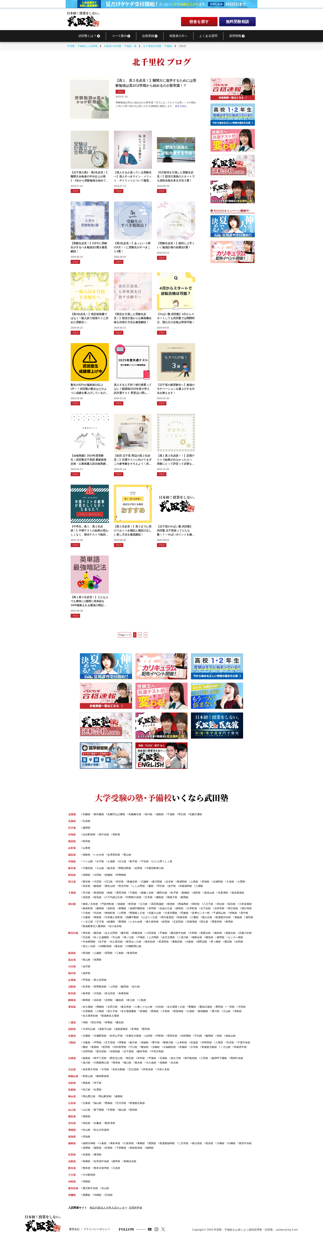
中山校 (116, 937)
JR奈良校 (147, 1069)
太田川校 (112, 1006)
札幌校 (86, 814)
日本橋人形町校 (114, 917)
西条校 (109, 1103)
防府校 (133, 1109)
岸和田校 (207, 1042)
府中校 (244, 913)
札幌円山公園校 (116, 814)
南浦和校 (182, 881)
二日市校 (183, 1143)
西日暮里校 (167, 917)
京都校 (86, 1035)
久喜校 (230, 881)
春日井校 (126, 1006)
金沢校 (86, 966)
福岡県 (72, 1143)
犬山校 (226, 1011)
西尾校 (154, 1011)
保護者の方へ (178, 36)
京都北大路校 (133, 1035)
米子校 (97, 1083)
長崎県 (72, 1161)
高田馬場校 (157, 904)
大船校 (189, 941)
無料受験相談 (237, 21)
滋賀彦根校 (121, 1029)
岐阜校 (86, 993)
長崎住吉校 (130, 1161)
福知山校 (230, 1035)
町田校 (132, 904)
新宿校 (171, 904)
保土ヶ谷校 (89, 946)
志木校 (169, 881)
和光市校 (124, 886)
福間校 (149, 1147)
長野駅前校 (100, 986)
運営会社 (74, 1229)
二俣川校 (183, 937)
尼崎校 (163, 1062)
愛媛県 (72, 1129)
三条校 (120, 953)
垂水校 (138, 1062)
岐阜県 (72, 993)
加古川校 (176, 1058)
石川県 (72, 966)
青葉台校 (206, 933)
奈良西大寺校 (90, 1069)
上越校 (97, 953)
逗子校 (102, 941)
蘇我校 (184, 897)
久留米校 (129, 1143)
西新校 (152, 1143)
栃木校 (111, 868)
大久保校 (151, 1062)
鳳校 (85, 1047)
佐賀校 (86, 1154)
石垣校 (109, 1195)
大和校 (193, 933)
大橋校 (220, 1143)
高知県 (72, 1136)
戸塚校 (141, 937)
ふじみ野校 (138, 886)
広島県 (72, 1103)
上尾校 (194, 881)
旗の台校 (207, 917)
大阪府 (72, 1042)
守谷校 (144, 861)
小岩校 (86, 913)
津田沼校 (121, 892)
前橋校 (109, 875)
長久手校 (112, 1011)
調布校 (179, 908)
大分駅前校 (89, 1174)
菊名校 (119, 946)
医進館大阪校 (209, 1047)
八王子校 (208, 904)
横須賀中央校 (178, 933)
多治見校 (110, 993)
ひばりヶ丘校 (149, 917)
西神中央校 (236, 1058)
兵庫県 (72, 1058)
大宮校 (97, 881)
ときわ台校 (136, 921)
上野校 (122, 913)
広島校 (86, 1103)
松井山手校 (116, 1035)
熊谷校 (86, 881)
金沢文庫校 (168, 937)
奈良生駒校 (119, 1069)
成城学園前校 (137, 908)
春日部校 (157, 881)
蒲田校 (249, 917)
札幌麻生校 (135, 814)
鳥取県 (72, 1083)
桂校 (219, 1035)
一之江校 (88, 921)
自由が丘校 (166, 908)
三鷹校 (195, 917)
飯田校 (125, 986)
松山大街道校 (101, 1129)
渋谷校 (97, 913)
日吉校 (86, 937)
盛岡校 (86, 827)
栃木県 (72, 868)
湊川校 (86, 1062)
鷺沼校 (228, 941)
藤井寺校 (142, 1051)
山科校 (148, 1035)
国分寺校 (247, 908)
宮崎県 (72, 1181)
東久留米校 (152, 921)
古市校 (194, 1047)
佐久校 (136, 986)
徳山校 (122, 1109)
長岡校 (109, 953)
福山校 (97, 1103)
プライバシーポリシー (96, 1229)
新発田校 (132, 953)
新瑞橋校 (203, 1011)
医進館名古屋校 (110, 1015)
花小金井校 (115, 926)
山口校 (86, 1109)
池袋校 (121, 904)
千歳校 (171, 814)
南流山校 (209, 892)
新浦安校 (99, 892)
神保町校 (110, 913)
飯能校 (97, 886)
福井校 (86, 973)
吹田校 (106, 1047)
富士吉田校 (100, 980)
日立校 (122, 861)
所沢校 (120, 881)
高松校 (86, 1123)
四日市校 (96, 1022)
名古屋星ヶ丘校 (176, 1006)
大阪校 (86, 1042)
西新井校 (217, 921)
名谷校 (174, 1062)
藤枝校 (120, 1000)
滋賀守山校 (105, 1029)
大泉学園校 (171, 913)
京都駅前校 (100, 1035)
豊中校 (155, 1042)
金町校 (111, 908)
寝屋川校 (168, 1042)
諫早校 (116, 1161)
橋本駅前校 (102, 1076)
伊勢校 (109, 1022)
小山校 (100, 868)
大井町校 (192, 908)
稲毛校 (97, 897)
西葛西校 (183, 904)
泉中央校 (104, 834)
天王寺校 (110, 1042)
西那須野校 (125, 868)
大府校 (166, 1011)
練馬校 (100, 908)
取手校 (133, 861)
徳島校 (86, 1116)
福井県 (72, 973)
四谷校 (220, 904)
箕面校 (95, 1047)
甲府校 (86, 980)
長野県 (72, 986)
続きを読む (181, 106)
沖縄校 (97, 1195)
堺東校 (122, 1042)
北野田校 (88, 1051)
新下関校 (99, 1109)
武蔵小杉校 (245, 933)
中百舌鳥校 (157, 1051)
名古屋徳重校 (128, 1011)
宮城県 (72, 834)
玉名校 (116, 1168)
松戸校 (174, 892)
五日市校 (121, 1103)
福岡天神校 (89, 1143)
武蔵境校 (192, 921)
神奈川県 (73, 933)
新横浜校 (137, 933)
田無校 (184, 913)
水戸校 (100, 861)
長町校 (116, 834)
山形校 (86, 848)
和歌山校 (88, 1076)
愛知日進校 (206, 1006)
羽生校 (161, 886)
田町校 (196, 904)
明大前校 (233, 908)
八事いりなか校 (143, 1006)
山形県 (72, 848)
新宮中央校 (245, 1143)
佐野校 (138, 868)
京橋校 (155, 1047)
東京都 (72, 904)
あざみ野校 (111, 933)
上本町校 (182, 1042)
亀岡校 (209, 1035)
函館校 (160, 814)
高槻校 (144, 1042)
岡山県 (72, 1096)
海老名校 (150, 941)
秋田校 (86, 841)
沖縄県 (72, 1195)
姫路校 (86, 1058)
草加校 (205, 881)
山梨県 (72, 980)
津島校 (237, 1011)
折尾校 (109, 1147)
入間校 (241, 881)
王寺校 (105, 1069)
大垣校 (97, 993)
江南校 (190, 1011)
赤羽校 (152, 908)
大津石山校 (89, 1029)
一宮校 (230, 1006)
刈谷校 (160, 1006)
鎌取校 (160, 897)
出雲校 (97, 1089)
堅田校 (146, 1029)
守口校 (133, 1047)
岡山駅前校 (105, 1096)
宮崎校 (86, 1181)
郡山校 (127, 854)
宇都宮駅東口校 (155, 868)
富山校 (86, 959)
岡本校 (116, 1062)
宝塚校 (163, 1058)
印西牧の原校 (133, 897)
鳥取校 (86, 1083)
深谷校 (86, 886)
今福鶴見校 (169, 1047)
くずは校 (225, 1047)
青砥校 (238, 917)
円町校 (160, 1035)
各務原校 (124, 993)
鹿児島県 (73, 1188)
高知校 (86, 1136)
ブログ (120, 92)
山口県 (72, 1109)
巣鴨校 (122, 908)
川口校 (109, 881)
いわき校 (99, 854)
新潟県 (72, 953)
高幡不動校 (132, 917)
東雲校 (229, 921)
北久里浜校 (116, 941)
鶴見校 (209, 937)
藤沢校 (125, 933)
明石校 (130, 1058)
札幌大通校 (195, 814)
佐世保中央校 (101, 1161)
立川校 (143, 904)
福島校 (86, 854)
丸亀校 (97, 1123)
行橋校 (231, 1143)
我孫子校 (172, 897)
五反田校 (178, 921)
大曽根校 (88, 1011)
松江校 (86, 1089)
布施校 (183, 1047)
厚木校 (86, 933)
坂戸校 (172, 886)
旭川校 (148, 814)
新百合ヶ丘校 (133, 941)
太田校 (97, 875)
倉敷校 (119, 1096)
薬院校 (97, 1147)
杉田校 (239, 941)
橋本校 (218, 933)
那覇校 (86, 1195)
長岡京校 (172, 1035)
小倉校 (102, 1143)
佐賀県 (72, 1154)
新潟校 (86, 953)
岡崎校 (100, 1006)
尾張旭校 (178, 1011)
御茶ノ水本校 (90, 904)
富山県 (72, 959)
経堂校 (166, 921)
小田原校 (151, 933)
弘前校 (86, 821)
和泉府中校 (240, 1047)
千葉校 (133, 892)
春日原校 (197, 1143)
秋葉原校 (182, 917)
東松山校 (110, 886)
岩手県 (72, 827)
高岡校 (97, 959)
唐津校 (97, 1154)
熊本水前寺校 (101, 1168)
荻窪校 (231, 904)
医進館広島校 (137, 1103)
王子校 (100, 921)
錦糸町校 (88, 908)
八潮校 (199, 886)
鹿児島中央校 (90, 1188)
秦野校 (220, 937)
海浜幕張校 (237, 892)
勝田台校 (162, 892)
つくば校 (88, 861)
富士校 (131, 1000)
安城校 (143, 1011)
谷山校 (105, 1188)
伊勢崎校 (121, 875)
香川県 (72, 1123)
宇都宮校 (88, 868)
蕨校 (151, 886)
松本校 (86, 986)
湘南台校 (197, 937)
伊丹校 (141, 1058)
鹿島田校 (177, 941)
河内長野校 (120, 1047)
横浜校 (97, 933)
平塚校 (163, 933)
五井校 (148, 897)
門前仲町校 (107, 904)
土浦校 (111, 861)
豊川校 (215, 1011)
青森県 (72, 821)
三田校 (204, 1058)
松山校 (86, 1129)
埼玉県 (72, 881)
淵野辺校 (202, 941)
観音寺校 (110, 1123)
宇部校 (111, 1109)
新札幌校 (99, 814)
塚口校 (127, 1062)
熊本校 (86, 1168)
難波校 (144, 1047)
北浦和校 (218, 881)
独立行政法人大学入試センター (108, 1207)
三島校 (142, 1000)
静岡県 (72, 1000)
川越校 (144, 881)
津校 (85, 1022)
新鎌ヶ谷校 (147, 892)
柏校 (110, 892)
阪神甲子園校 (219, 1058)
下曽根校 (121, 1147)
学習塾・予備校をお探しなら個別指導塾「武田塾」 (245, 1229)
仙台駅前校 (89, 834)
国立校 (204, 921)
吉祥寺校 (219, 908)
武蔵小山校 (155, 913)
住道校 (194, 1042)
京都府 (72, 1035)
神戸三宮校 (100, 1058)
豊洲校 (122, 921)
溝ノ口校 (129, 937)
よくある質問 (208, 36)
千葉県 (72, 892)
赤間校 (86, 1147)
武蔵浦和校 (185, 886)
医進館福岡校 (167, 1143)
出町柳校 (186, 1035)
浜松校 (97, 1000)
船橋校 (185, 892)
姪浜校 (209, 1143)
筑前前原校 (136, 1147)
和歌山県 (73, 1076)
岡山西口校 (89, 1096)
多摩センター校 (201, 913)
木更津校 (223, 892)
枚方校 (133, 1042)
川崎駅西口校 (133, 946)
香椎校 (141, 1143)
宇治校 (198, 1035)
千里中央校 (244, 1042)
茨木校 (230, 1042)
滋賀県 (72, 1029)
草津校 (135, 1029)
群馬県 (72, 875)
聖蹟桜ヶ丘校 (137, 913)
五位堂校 (134, 1069)
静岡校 (86, 1000)
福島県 (72, 854)
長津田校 (164, 941)
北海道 (72, 814)
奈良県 (72, 1069)
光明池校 (115, 1051)
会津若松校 (113, 854)
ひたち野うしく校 (162, 861)
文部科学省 (135, 1207)
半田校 (241, 1006)
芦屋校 (152, 1058)
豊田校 (219, 1006)
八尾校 (219, 1042)
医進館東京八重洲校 (94, 926)
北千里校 (129, 1051)
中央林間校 (89, 941)
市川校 (86, 892)
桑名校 (120, 1022)
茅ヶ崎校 (216, 941)
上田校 (114, 986)
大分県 (72, 1174)
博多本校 (115, 1143)
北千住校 (206, 908)
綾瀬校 (111, 921)
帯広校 (182, 814)
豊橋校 (192, 1006)
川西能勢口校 (101, 1062)
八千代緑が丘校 (114, 897)
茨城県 (72, 861)
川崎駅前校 (105, 946)
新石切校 (101, 1051)
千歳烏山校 (219, 913)
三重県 (72, 1022)
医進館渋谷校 (223, 917)
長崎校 (86, 1161)
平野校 (97, 1042)
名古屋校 (88, 1006)
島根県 (72, 1089)
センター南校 (235, 937)
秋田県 (72, 841)
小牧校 (100, 1011)
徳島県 (72, 1116)
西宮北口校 (116, 1058)
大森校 (86, 917)
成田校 (197, 892)
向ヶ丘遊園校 (101, 937)
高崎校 (86, 875)
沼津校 (109, 1000)
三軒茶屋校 (245, 904)
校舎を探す (199, 21)
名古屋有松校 (90, 1015)
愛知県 (72, 1006)
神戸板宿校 (190, 1058)
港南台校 (230, 933)
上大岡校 (153, 937)
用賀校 (97, 917)
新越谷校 (132, 881)
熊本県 (72, 1168)
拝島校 (233, 913)
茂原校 (86, 897)
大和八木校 (163, 1069)
